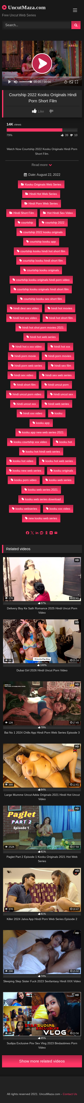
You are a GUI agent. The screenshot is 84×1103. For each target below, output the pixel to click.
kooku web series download (43, 499)
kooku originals (63, 470)
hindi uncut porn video (27, 394)
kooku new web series (27, 470)
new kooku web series (43, 518)
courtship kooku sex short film (43, 298)
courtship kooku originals (43, 270)
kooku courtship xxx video (30, 442)
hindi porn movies (59, 356)
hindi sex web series (58, 375)
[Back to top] (71, 1091)
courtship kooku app (43, 241)
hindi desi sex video (26, 308)
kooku (58, 413)
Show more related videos (42, 1061)
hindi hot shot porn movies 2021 (43, 327)
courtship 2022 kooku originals (43, 232)
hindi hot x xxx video (28, 346)
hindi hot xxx (62, 346)
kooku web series (60, 480)
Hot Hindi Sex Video (60, 213)
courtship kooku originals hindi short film (43, 289)
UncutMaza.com (26, 7)
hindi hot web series (43, 337)
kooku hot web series (59, 461)
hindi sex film (62, 365)
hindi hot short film (61, 317)
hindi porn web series (28, 365)
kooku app (43, 422)
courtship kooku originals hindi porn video (43, 279)
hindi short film (26, 384)
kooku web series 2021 (43, 489)
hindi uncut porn (58, 384)
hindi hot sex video (25, 317)
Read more (40, 165)
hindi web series (58, 403)
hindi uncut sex (63, 394)
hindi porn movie (25, 356)
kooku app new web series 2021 (43, 432)
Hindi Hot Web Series (43, 193)
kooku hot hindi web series (43, 451)
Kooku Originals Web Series (43, 184)
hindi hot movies (61, 308)
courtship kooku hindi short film (43, 260)
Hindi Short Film (23, 213)
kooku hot (65, 442)
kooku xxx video (60, 508)
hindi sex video (23, 375)
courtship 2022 (54, 222)
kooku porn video (25, 480)
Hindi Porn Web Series (43, 203)
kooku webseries (26, 508)
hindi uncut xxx (26, 403)
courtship (27, 222)
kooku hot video (23, 461)
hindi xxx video (32, 413)
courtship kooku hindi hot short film (42, 251)
